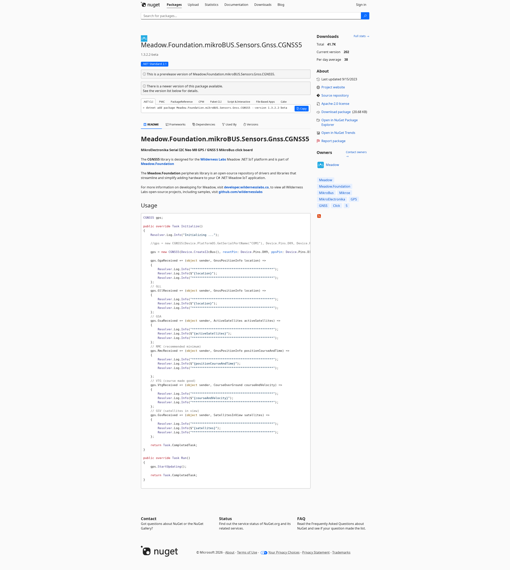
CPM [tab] (201, 101)
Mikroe (344, 193)
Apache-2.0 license (335, 103)
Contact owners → (356, 154)
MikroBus (326, 193)
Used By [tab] (230, 124)
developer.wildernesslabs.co (246, 187)
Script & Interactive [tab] (238, 101)
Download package (336, 112)
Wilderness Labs (213, 159)
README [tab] (153, 124)
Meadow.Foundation (157, 164)
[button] (302, 108)
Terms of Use (247, 552)
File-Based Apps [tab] (265, 101)
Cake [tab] (284, 101)
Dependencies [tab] (205, 124)
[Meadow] (320, 165)
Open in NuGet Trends (338, 132)
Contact (149, 518)
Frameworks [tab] (177, 124)
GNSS (323, 205)
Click (336, 205)
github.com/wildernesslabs (241, 192)
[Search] (365, 15)
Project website (333, 87)
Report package (333, 141)
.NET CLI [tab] (148, 101)
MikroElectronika (332, 199)
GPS (354, 199)
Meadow (332, 165)
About (229, 552)
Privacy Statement (316, 552)
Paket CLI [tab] (215, 101)
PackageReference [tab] (182, 101)
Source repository (335, 95)
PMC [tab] (162, 101)
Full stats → (361, 36)
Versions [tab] (252, 124)
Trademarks (341, 552)
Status (225, 518)
